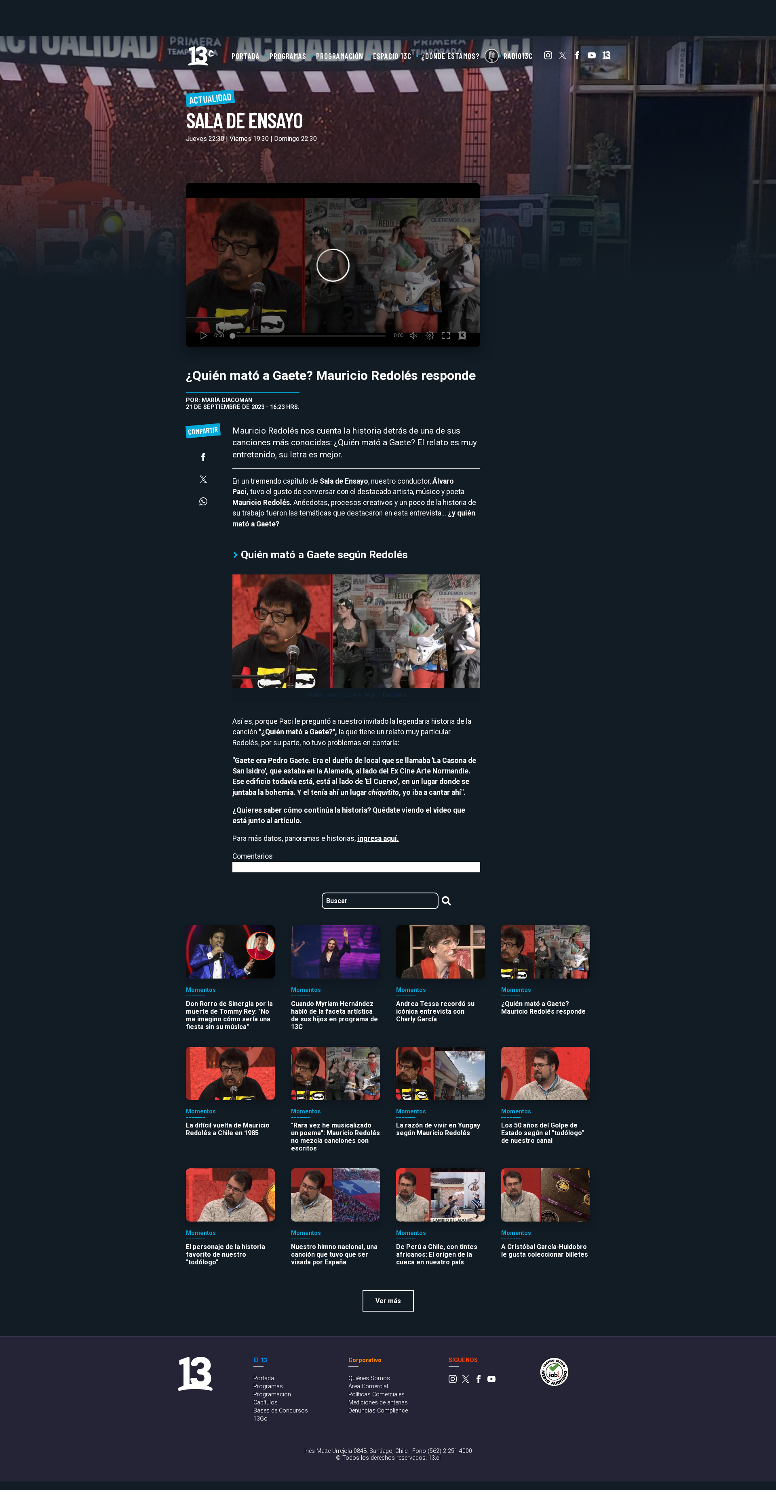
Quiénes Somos (369, 1378)
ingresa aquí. (378, 838)
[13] (606, 57)
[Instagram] (548, 57)
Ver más (388, 1301)
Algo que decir (492, 56)
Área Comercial (368, 1386)
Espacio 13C (392, 56)
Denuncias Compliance (378, 1410)
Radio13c (518, 56)
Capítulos (265, 1402)
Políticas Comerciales (376, 1394)
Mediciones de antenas (378, 1402)
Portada (246, 56)
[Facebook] (577, 57)
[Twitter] (563, 57)
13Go (260, 1418)
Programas (288, 56)
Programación (339, 56)
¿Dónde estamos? (450, 56)
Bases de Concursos (280, 1410)
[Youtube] (592, 57)
